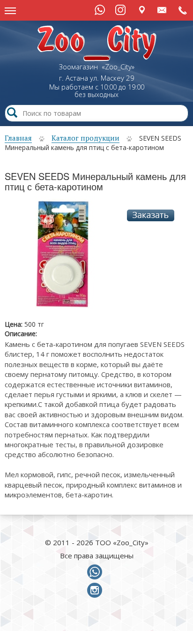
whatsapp (96, 572)
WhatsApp (100, 10)
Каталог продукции (85, 138)
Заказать (150, 215)
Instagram (120, 10)
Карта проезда (141, 10)
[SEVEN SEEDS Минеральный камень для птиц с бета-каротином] (63, 257)
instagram (96, 591)
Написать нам (162, 10)
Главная (18, 138)
